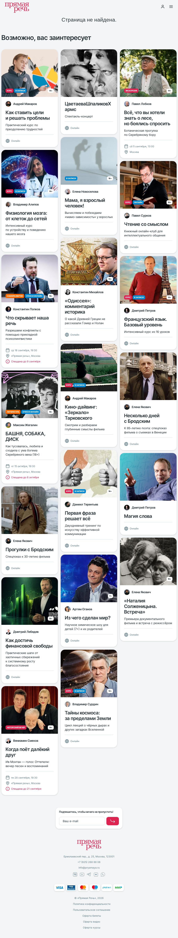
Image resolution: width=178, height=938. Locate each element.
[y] (112, 821)
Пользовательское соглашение (91, 909)
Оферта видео (91, 921)
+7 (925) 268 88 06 (89, 862)
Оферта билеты (91, 915)
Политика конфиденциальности (91, 903)
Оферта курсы (91, 927)
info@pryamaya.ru (89, 867)
